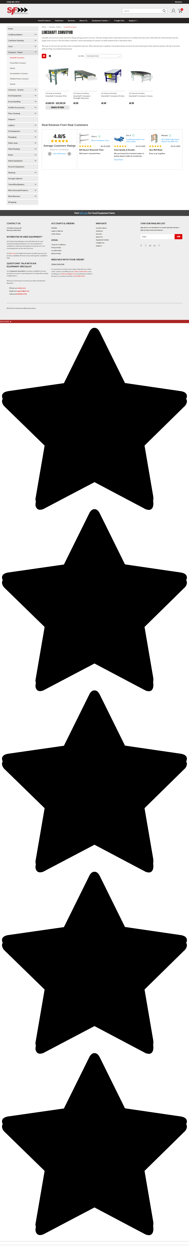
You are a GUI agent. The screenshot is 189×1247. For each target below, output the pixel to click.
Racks (10, 155)
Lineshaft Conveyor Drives (112, 96)
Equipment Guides (100, 20)
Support (132, 20)
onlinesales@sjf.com (68, 274)
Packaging (12, 137)
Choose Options (57, 107)
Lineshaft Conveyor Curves (141, 96)
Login (53, 231)
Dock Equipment (14, 96)
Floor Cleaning (14, 113)
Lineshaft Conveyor (17, 58)
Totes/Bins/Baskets (16, 184)
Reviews (5, 321)
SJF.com (83, 213)
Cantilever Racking (16, 40)
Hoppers (11, 119)
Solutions (59, 20)
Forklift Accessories (16, 107)
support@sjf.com (23, 291)
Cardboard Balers (15, 35)
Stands (12, 68)
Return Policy (56, 253)
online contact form (81, 271)
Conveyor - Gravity (16, 90)
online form (21, 288)
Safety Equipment (15, 161)
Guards (12, 84)
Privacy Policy (56, 247)
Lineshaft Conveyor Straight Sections (82, 97)
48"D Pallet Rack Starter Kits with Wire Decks (170, 140)
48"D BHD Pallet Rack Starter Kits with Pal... (135, 140)
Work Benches (14, 196)
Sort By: (81, 56)
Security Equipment (16, 167)
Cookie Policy (56, 250)
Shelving (11, 173)
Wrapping (12, 202)
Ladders (11, 125)
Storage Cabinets (15, 178)
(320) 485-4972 (13, 2)
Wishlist (178, 2)
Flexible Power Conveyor (19, 79)
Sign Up (60, 231)
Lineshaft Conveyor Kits (56, 96)
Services (71, 20)
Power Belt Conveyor (18, 63)
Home (10, 29)
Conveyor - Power (15, 52)
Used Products (44, 20)
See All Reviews (59, 154)
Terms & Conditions (58, 245)
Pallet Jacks (13, 143)
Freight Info (119, 20)
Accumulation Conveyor (19, 73)
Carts (10, 46)
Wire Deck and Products (18, 190)
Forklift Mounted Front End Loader (100, 140)
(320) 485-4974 (21, 294)
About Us (83, 20)
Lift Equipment (14, 131)
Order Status (56, 234)
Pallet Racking (14, 149)
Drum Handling (14, 102)
